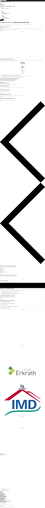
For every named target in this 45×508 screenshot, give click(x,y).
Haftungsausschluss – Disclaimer (6, 13)
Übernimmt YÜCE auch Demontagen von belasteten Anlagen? (8, 303)
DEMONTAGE (2, 16)
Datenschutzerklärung (5, 17)
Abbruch (24, 278)
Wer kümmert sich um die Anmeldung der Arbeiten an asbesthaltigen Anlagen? (10, 306)
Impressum (2, 12)
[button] (22, 302)
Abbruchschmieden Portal (15, 78)
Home (2, 7)
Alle (20, 278)
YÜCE (2, 11)
